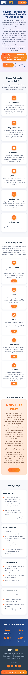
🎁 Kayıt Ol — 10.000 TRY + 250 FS (14, 672)
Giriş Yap (8, 65)
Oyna (14, 281)
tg (20, 666)
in (15, 666)
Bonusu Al (14, 470)
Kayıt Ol (22, 2)
